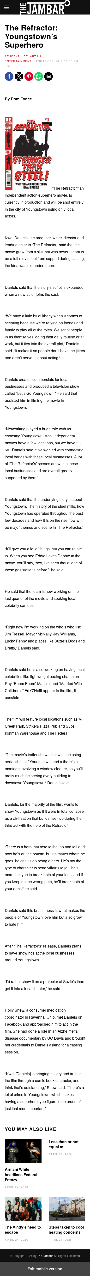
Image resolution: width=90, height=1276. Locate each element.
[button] (9, 76)
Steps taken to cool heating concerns (66, 1229)
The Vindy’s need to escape (23, 1229)
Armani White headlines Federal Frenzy (21, 1174)
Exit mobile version (45, 1268)
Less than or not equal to (63, 1144)
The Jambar (45, 1256)
